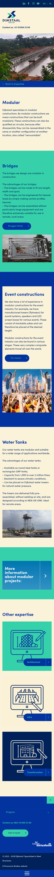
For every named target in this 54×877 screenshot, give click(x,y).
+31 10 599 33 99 (22, 28)
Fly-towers (16, 358)
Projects (10, 812)
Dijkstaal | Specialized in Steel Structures (11, 17)
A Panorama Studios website (14, 866)
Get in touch (14, 833)
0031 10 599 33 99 (22, 823)
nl (50, 4)
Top (50, 800)
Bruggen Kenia (15, 226)
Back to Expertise (14, 84)
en (44, 4)
